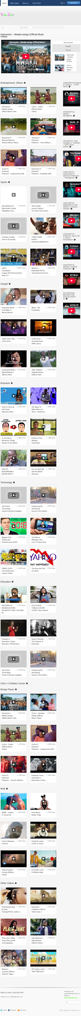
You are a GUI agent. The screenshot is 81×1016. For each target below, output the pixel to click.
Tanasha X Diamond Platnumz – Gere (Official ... (42, 140)
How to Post (37, 3)
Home (4, 3)
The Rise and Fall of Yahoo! (38, 570)
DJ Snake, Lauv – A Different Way (38, 871)
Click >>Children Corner (13, 683)
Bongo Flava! (7, 689)
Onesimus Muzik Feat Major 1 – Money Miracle (8, 310)
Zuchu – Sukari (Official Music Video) (37, 109)
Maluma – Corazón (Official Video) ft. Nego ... (8, 971)
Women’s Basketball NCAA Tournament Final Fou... (40, 270)
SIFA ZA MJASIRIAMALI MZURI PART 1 (8, 471)
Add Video (73, 3)
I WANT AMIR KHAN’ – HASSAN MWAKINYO (40, 239)
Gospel (4, 284)
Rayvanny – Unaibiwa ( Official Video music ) (38, 909)
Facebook (13, 1010)
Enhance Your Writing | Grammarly (37, 440)
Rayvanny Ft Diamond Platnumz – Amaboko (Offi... (42, 171)
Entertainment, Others (12, 83)
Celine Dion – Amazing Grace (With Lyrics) (37, 341)
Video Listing (14, 3)
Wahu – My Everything (36, 309)
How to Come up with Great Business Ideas (8, 409)
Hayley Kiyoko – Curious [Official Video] (8, 872)
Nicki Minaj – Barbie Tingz (36, 814)
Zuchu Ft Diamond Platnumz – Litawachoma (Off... (13, 171)
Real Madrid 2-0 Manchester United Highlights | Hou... (9, 208)
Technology (6, 482)
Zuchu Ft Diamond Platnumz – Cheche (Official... (13, 778)
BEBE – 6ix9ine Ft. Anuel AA (8, 814)
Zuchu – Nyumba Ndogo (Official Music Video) (38, 715)
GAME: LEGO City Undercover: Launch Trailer (8, 571)
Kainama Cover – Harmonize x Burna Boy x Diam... (39, 778)
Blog (3, 8)
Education (6, 581)
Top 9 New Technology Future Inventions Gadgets (12, 508)
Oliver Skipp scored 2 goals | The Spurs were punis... (40, 208)
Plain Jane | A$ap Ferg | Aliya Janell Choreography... (8, 940)
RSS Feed (23, 1010)
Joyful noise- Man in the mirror (8, 340)
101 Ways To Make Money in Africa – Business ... (39, 409)
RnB (3, 788)
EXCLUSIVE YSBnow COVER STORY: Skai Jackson (40, 608)
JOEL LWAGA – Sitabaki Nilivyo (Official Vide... (37, 372)
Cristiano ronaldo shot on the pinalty (8, 238)
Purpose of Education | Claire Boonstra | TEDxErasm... (11, 641)
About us (25, 3)
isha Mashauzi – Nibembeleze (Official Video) (38, 940)
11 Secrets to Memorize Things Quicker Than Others (9, 440)
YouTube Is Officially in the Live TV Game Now (39, 539)
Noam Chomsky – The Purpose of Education (38, 641)
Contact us (13, 8)
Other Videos (7, 883)
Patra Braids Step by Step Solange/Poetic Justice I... (11, 909)
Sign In (62, 3)
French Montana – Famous (8, 842)
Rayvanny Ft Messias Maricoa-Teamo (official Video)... (10, 140)
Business (5, 383)
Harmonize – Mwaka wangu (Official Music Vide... (10, 109)
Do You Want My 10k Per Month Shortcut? (38, 471)
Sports (4, 182)
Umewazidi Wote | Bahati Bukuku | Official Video (8, 372)
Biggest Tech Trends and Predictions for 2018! (9, 539)
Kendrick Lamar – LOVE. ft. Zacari (38, 842)
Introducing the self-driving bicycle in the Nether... (40, 508)
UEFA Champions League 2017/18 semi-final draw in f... (12, 271)
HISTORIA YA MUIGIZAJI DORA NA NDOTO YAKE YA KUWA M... (13, 609)
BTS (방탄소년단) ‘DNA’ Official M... (38, 970)
